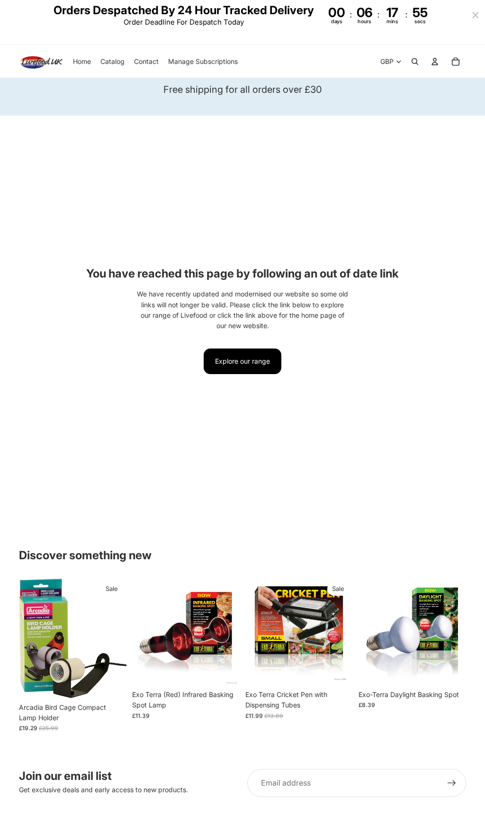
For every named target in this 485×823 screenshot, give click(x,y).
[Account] (434, 61)
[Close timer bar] (475, 15)
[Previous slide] (142, 631)
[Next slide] (229, 631)
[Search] (414, 61)
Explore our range (242, 361)
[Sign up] (452, 783)
